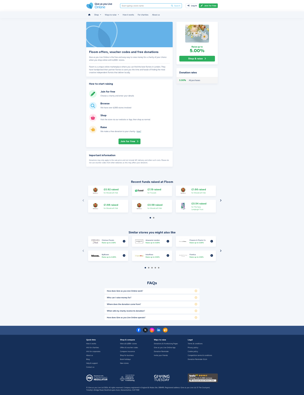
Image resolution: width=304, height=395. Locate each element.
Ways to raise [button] (110, 15)
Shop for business (127, 355)
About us (156, 15)
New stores (124, 363)
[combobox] (145, 6)
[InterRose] (168, 256)
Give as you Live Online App (164, 347)
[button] (197, 34)
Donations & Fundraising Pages (166, 344)
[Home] (89, 14)
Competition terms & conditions (200, 355)
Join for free (210, 6)
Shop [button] (96, 15)
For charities (143, 15)
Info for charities (92, 347)
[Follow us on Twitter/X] (145, 331)
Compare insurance (127, 351)
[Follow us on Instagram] (152, 331)
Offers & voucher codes (129, 347)
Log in (194, 6)
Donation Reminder (161, 351)
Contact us (90, 367)
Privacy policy (193, 347)
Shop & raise (195, 58)
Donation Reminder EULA (197, 359)
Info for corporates (93, 351)
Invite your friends (161, 355)
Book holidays (125, 359)
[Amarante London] (168, 241)
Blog (88, 359)
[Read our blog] (165, 331)
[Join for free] (93, 97)
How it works (128, 15)
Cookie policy (193, 351)
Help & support (92, 363)
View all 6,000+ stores (128, 344)
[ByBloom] (124, 256)
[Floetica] (211, 256)
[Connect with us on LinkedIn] (158, 331)
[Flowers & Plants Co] (211, 241)
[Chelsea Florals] (124, 241)
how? (139, 131)
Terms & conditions (195, 344)
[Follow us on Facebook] (138, 331)
